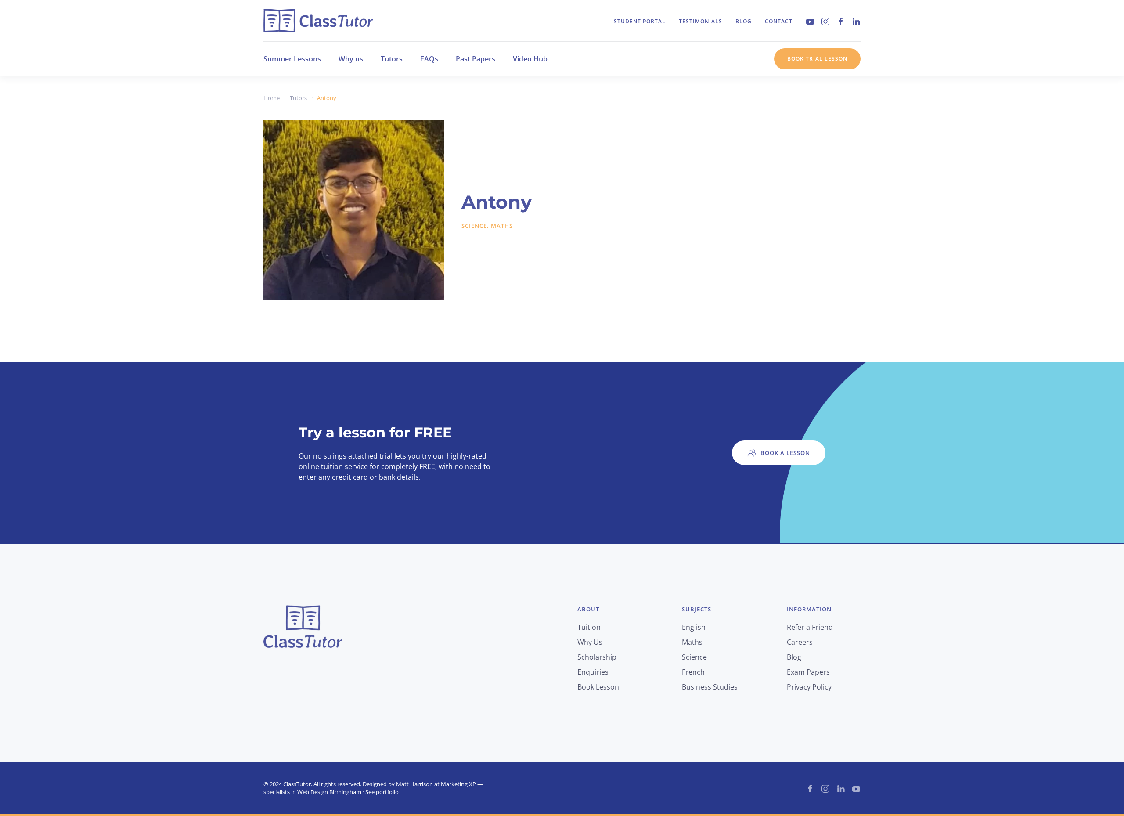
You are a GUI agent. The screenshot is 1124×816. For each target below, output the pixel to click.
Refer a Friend (810, 627)
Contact (779, 21)
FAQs (429, 59)
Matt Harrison (414, 784)
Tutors (392, 59)
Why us (351, 59)
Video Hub (530, 59)
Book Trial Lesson (817, 58)
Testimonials (700, 21)
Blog (743, 21)
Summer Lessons (292, 59)
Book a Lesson (785, 453)
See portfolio (382, 792)
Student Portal (640, 21)
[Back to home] (318, 20)
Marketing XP (458, 784)
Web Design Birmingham (329, 792)
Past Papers (475, 59)
